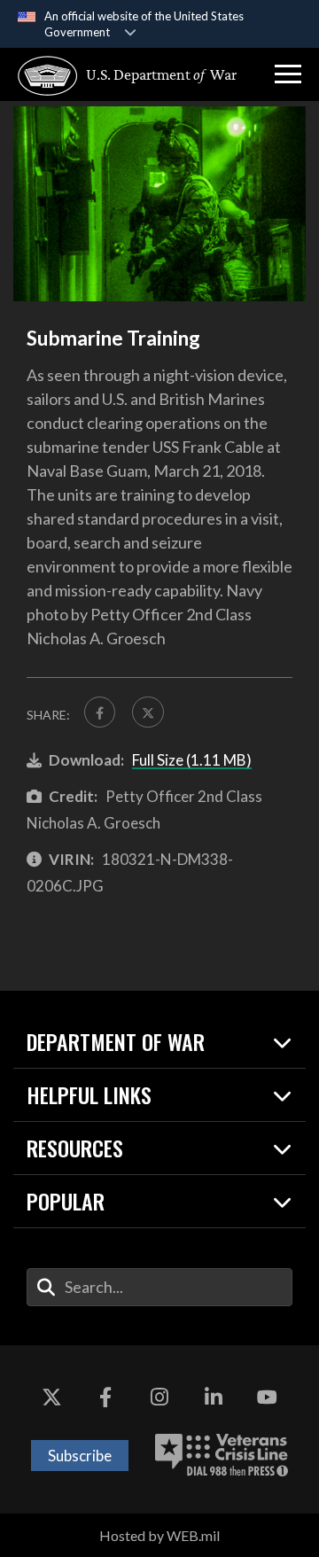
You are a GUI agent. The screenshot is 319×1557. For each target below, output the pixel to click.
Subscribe (80, 1455)
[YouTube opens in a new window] (267, 1398)
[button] (288, 74)
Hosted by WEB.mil (159, 1535)
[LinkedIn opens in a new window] (213, 1398)
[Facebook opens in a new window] (105, 1398)
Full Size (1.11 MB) (192, 760)
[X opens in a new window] (51, 1398)
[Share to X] (147, 712)
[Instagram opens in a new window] (159, 1398)
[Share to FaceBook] (99, 712)
